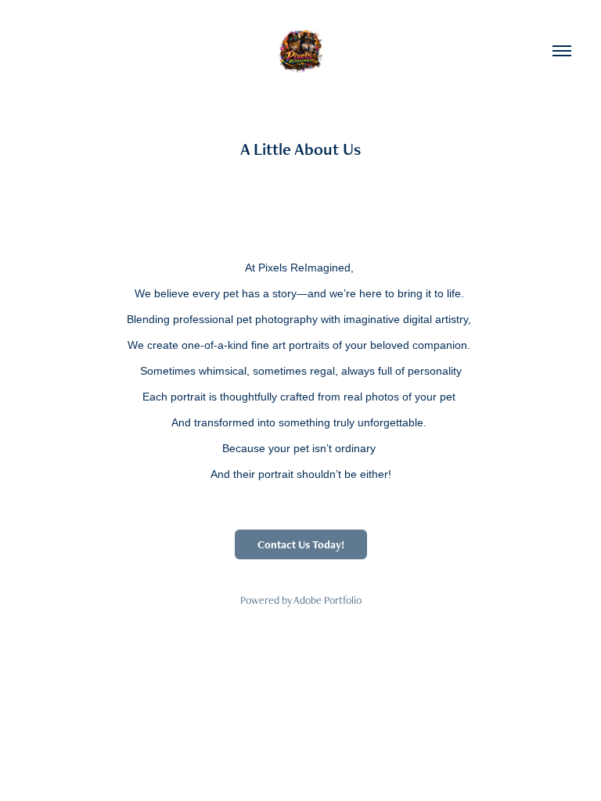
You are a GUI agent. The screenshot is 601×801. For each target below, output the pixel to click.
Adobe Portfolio (327, 600)
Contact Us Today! (300, 544)
